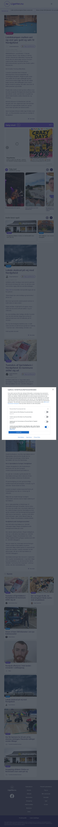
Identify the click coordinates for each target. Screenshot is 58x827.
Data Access (29, 437)
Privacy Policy (37, 437)
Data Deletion (21, 437)
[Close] (53, 390)
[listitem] (29, 409)
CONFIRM (18, 432)
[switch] (46, 412)
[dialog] (29, 413)
